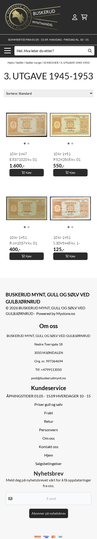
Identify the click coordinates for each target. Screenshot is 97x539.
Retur (48, 421)
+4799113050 (51, 370)
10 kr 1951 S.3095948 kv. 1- (66, 240)
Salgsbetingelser (48, 463)
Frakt (48, 413)
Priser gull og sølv (48, 404)
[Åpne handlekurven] (84, 17)
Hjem (11, 62)
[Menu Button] (7, 50)
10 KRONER (51, 62)
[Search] (90, 51)
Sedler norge (34, 62)
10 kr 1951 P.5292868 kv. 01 (67, 156)
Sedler (20, 62)
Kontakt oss (48, 446)
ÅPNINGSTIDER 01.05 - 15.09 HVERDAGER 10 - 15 (48, 396)
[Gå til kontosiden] (74, 17)
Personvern (48, 429)
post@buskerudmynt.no (48, 378)
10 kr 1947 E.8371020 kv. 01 (23, 156)
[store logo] (32, 17)
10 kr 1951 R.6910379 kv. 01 (23, 240)
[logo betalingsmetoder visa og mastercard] (49, 537)
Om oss (48, 438)
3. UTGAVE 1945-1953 (75, 62)
